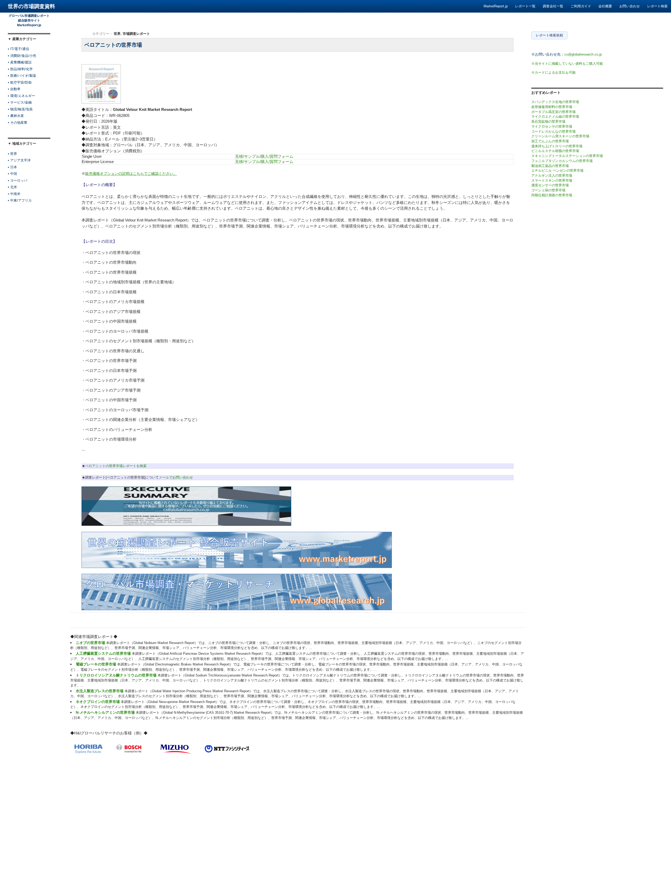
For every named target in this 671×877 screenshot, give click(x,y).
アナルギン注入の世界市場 (551, 175)
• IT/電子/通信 (18, 49)
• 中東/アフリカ (20, 200)
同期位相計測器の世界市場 (551, 195)
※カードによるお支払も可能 (553, 72)
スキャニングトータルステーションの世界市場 (567, 156)
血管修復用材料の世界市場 (551, 107)
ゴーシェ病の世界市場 (548, 190)
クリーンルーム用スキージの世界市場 (560, 136)
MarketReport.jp (496, 6)
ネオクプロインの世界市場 (98, 702)
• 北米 (12, 187)
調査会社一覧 (553, 6)
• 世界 (12, 154)
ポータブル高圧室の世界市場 (553, 112)
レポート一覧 (525, 6)
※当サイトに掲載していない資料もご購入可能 (567, 64)
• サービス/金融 (20, 102)
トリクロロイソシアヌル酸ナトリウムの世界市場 (116, 675)
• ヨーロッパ (17, 180)
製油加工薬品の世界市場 (550, 166)
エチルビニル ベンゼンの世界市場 (557, 170)
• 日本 (12, 167)
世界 (117, 34)
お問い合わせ (629, 6)
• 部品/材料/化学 (20, 69)
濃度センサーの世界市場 (550, 185)
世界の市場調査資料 (31, 6)
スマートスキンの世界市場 (551, 180)
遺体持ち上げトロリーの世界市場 (556, 146)
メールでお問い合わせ (176, 477)
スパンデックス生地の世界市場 (555, 102)
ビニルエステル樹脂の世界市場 (555, 151)
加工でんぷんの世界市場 (550, 141)
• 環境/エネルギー (21, 96)
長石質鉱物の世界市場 (548, 121)
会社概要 (605, 6)
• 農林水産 (16, 116)
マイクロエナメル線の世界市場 (555, 116)
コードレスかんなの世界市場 (553, 131)
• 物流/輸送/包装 (20, 109)
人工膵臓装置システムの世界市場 (103, 653)
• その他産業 (17, 122)
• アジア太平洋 (19, 160)
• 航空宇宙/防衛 (20, 82)
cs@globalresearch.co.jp (583, 54)
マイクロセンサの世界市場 (551, 126)
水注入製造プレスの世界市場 (99, 691)
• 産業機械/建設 (20, 62)
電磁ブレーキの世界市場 (96, 664)
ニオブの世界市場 (90, 643)
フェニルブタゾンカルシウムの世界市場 (562, 161)
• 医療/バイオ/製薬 (22, 76)
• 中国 (12, 174)
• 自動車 (14, 89)
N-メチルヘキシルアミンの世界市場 (105, 712)
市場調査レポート (136, 34)
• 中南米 (14, 194)
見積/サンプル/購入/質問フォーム (264, 156)
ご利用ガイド (581, 6)
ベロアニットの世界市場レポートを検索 (116, 466)
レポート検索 (657, 6)
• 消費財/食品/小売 (22, 56)
